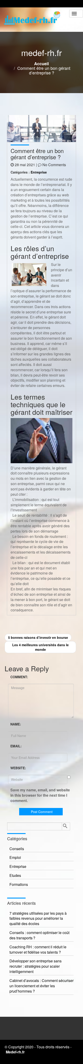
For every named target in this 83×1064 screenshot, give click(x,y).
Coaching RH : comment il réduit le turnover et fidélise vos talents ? (37, 949)
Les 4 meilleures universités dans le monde (40, 647)
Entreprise (39, 172)
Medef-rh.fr (15, 1052)
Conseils (16, 848)
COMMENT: (19, 677)
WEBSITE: (18, 768)
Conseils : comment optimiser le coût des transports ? (39, 935)
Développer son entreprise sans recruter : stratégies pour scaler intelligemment (35, 966)
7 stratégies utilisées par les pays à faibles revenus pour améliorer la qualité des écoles (38, 918)
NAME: (15, 724)
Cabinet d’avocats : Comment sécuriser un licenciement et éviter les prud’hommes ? (41, 986)
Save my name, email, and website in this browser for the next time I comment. (40, 795)
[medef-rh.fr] (34, 19)
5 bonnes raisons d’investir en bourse (38, 637)
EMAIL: (16, 746)
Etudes (15, 875)
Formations (18, 884)
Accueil (41, 64)
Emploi (15, 857)
